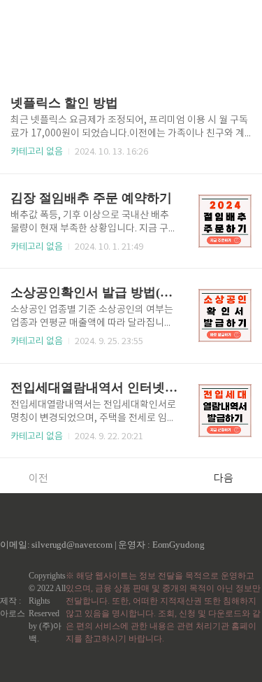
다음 (223, 479)
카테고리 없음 (36, 152)
